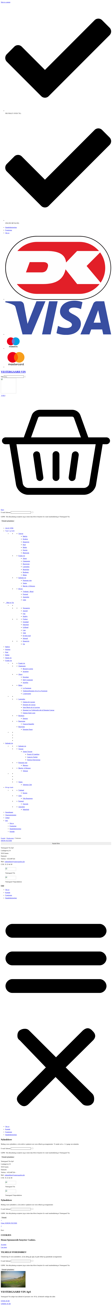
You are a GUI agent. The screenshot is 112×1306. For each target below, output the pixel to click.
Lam (24, 630)
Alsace (25, 558)
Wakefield (26, 809)
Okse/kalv (26, 624)
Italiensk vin (22, 578)
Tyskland (21, 790)
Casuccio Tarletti (32, 757)
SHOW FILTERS (6, 840)
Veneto (25, 583)
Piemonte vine (27, 580)
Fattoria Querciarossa (33, 760)
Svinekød (26, 622)
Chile (24, 600)
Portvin (25, 550)
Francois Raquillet (28, 724)
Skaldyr (25, 616)
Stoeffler (25, 682)
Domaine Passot (28, 729)
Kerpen (25, 793)
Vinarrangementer (10, 815)
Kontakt (12, 831)
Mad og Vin (10, 602)
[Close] (1, 836)
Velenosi (25, 771)
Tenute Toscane (27, 751)
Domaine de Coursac (29, 705)
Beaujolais (26, 569)
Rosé (24, 544)
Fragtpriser (13, 826)
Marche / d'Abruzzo (29, 586)
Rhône (25, 575)
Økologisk (26, 553)
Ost (24, 644)
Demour (25, 718)
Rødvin (25, 536)
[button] (56, 1012)
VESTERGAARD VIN (13, 371)
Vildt (24, 633)
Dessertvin (26, 542)
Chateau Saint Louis (29, 713)
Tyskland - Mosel (28, 591)
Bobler (25, 547)
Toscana (20, 749)
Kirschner (26, 677)
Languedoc (26, 567)
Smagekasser (9, 812)
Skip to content (5, 2)
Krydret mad (27, 636)
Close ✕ (3, 1223)
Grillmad (25, 627)
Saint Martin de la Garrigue (31, 707)
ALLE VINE (9, 528)
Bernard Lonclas (28, 669)
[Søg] (25, 377)
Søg (2, 376)
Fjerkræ (25, 619)
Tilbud (7, 818)
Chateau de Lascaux (29, 702)
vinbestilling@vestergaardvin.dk (15, 861)
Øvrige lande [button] (9, 787)
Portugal (25, 594)
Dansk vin (8, 658)
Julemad (25, 638)
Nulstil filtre (56, 843)
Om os (12, 823)
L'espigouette (27, 693)
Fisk (24, 613)
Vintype (20, 533)
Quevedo (25, 804)
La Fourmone (27, 688)
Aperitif (25, 611)
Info (6, 820)
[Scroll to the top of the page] (1, 1220)
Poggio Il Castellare (33, 754)
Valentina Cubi (27, 784)
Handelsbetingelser (15, 829)
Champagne (26, 561)
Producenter (10, 838)
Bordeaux (26, 572)
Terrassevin (26, 608)
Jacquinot (26, 671)
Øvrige (20, 589)
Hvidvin (25, 539)
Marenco (25, 765)
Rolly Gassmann (28, 680)
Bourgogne (26, 564)
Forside (3, 838)
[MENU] (1, 524)
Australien (26, 597)
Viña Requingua (28, 798)
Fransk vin (21, 556)
